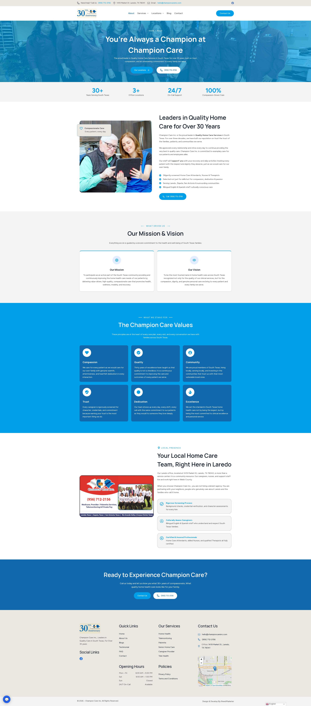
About (131, 13)
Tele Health (164, 656)
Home (151, 31)
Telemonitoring (165, 638)
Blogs (121, 642)
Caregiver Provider (166, 651)
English (272, 704)
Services (141, 13)
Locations (156, 13)
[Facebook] (232, 3)
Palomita (162, 642)
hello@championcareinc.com (169, 3)
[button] (214, 668)
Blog (169, 13)
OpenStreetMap (217, 685)
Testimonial (124, 647)
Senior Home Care (167, 647)
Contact (178, 13)
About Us (123, 638)
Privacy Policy (164, 674)
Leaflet (207, 685)
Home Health (164, 634)
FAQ (121, 651)
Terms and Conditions (168, 678)
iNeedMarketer (227, 701)
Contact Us (225, 13)
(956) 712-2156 (104, 3)
